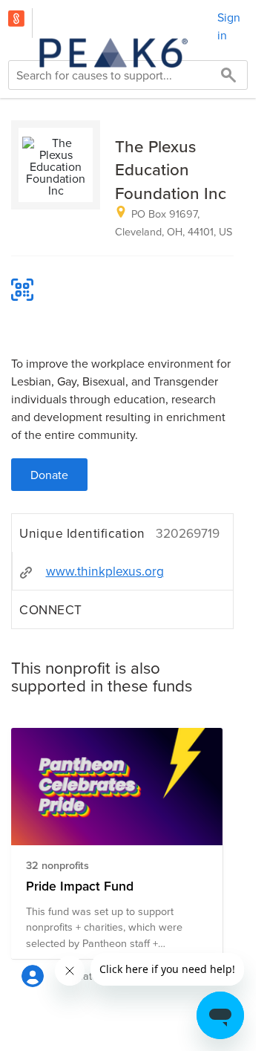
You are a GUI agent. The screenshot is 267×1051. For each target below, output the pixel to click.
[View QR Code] (22, 290)
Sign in (228, 26)
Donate (49, 474)
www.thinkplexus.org (105, 571)
